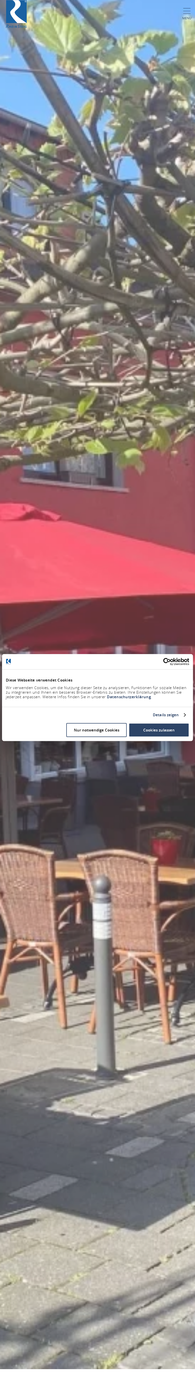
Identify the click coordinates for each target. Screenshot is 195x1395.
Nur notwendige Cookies (96, 730)
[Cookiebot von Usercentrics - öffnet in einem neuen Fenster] (167, 662)
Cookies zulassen (159, 730)
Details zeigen (166, 715)
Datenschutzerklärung (129, 696)
